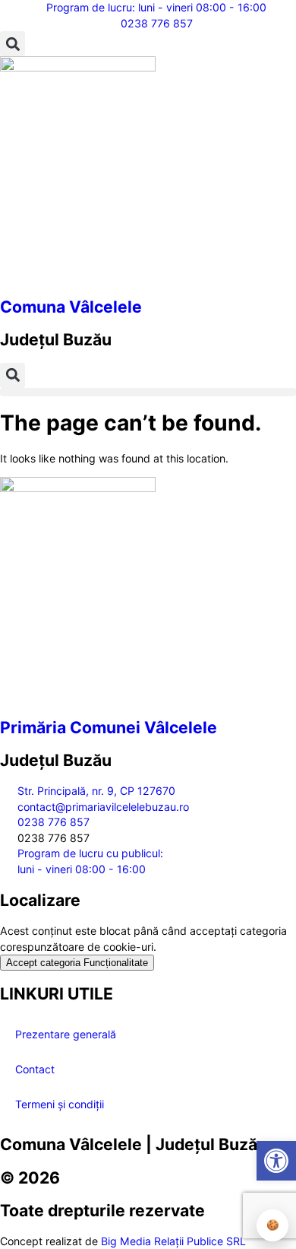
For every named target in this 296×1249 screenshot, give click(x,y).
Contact (35, 1069)
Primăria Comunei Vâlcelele (108, 727)
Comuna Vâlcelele (71, 306)
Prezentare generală (65, 1034)
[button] (12, 43)
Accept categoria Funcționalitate (77, 962)
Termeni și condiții (59, 1104)
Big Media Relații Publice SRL (173, 1241)
